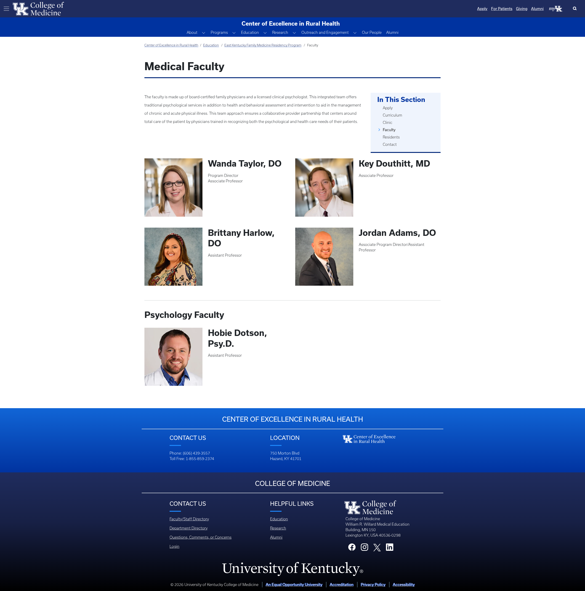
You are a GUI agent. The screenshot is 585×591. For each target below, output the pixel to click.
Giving (521, 8)
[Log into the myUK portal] (556, 8)
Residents (391, 137)
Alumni (537, 8)
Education (211, 45)
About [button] (192, 32)
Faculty (389, 130)
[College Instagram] (364, 548)
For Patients (501, 8)
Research (278, 528)
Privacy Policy (373, 584)
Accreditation (342, 584)
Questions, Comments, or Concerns (200, 537)
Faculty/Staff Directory (189, 519)
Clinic (387, 122)
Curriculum (392, 115)
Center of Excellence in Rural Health (171, 45)
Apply (482, 8)
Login (174, 546)
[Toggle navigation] (6, 8)
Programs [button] (219, 32)
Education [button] (250, 32)
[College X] (377, 547)
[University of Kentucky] (292, 569)
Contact (390, 144)
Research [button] (280, 32)
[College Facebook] (352, 548)
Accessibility (404, 584)
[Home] (38, 8)
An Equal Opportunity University (294, 584)
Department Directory (188, 528)
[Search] (575, 8)
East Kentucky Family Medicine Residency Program (262, 45)
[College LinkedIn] (389, 548)
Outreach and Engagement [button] (325, 32)
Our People (372, 32)
